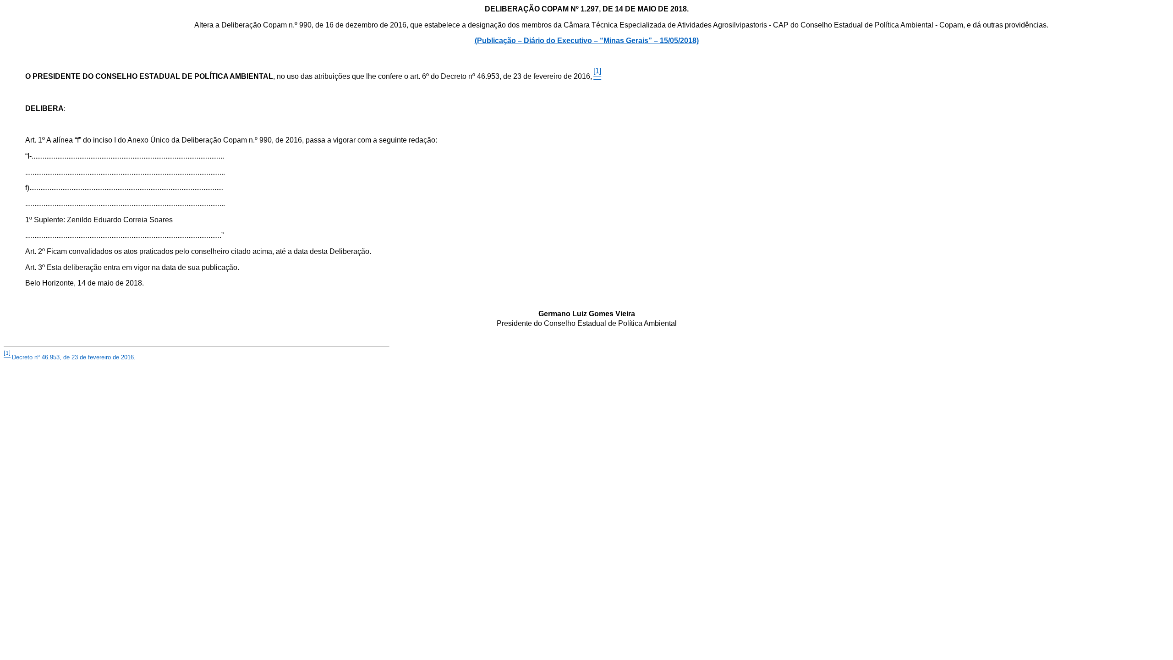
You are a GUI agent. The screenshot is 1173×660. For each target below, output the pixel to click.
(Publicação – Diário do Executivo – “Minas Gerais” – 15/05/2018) (587, 40)
